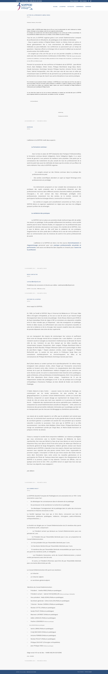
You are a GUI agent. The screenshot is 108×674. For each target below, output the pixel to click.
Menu (28, 17)
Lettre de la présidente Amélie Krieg (38, 15)
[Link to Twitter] (91, 1)
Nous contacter (32, 274)
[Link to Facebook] (88, 1)
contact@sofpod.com (34, 281)
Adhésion (30, 127)
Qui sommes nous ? (33, 488)
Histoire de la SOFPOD (34, 299)
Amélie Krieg (43, 121)
